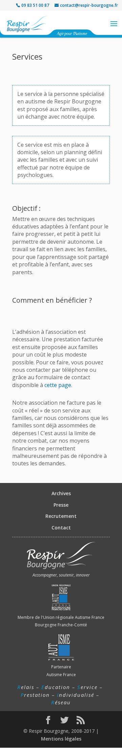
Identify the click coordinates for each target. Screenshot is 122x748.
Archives (61, 493)
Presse (61, 505)
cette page (57, 385)
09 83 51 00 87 (35, 5)
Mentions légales (61, 738)
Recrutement (61, 516)
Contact (61, 527)
